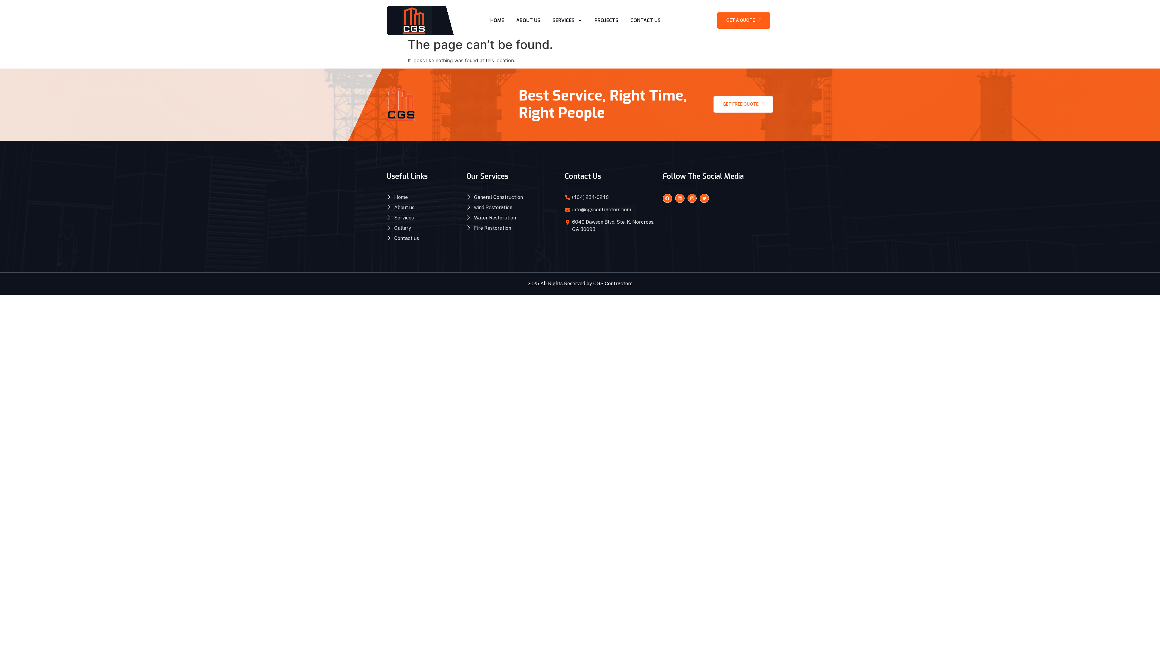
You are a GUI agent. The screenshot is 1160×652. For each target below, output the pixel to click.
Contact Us (645, 20)
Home (497, 20)
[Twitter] (704, 198)
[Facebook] (667, 198)
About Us (528, 20)
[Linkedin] (680, 198)
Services (564, 20)
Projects (606, 20)
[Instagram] (692, 198)
